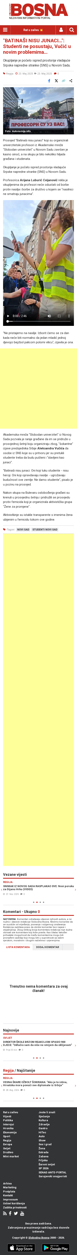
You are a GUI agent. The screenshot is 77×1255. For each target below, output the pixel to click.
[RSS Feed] (5, 1213)
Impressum (10, 1199)
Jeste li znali (47, 1112)
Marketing (9, 1187)
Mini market (11, 1156)
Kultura (43, 1120)
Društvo (8, 1152)
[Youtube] (22, 1213)
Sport (6, 1136)
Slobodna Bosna (38, 1237)
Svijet (6, 1148)
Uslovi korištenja (14, 1203)
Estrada (43, 1152)
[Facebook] (10, 1213)
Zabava (43, 1156)
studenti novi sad (44, 529)
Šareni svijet (47, 1164)
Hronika (8, 1128)
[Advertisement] (38, 388)
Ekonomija (10, 1132)
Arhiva (7, 1183)
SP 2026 (43, 1168)
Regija (7, 1140)
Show (42, 1140)
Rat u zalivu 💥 (33, 30)
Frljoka (43, 1160)
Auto (42, 1136)
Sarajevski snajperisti (53, 1176)
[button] (70, 91)
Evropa (7, 1144)
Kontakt (8, 1195)
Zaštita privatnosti (15, 1207)
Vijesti (7, 1116)
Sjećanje (44, 1116)
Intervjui (8, 1124)
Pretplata (9, 1191)
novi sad (23, 529)
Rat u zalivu (10, 1112)
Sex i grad (45, 1144)
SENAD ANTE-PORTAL (52, 1172)
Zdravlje (44, 1124)
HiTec (42, 1132)
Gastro (43, 1128)
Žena (42, 1148)
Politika (8, 1120)
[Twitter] (16, 1213)
